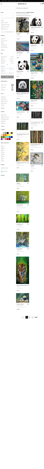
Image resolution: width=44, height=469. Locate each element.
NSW (4, 148)
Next (36, 317)
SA (3, 158)
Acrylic (4, 38)
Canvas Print (5, 40)
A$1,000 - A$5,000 (6, 24)
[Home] (22, 3)
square (4, 89)
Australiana (5, 103)
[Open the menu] (1, 4)
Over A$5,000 (5, 22)
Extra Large (5, 56)
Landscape (4, 114)
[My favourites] (40, 3)
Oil (3, 42)
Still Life (4, 121)
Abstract (4, 96)
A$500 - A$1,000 (6, 26)
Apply (7, 76)
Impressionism (5, 101)
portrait (4, 87)
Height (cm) (3, 70)
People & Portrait (6, 119)
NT (3, 160)
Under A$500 (5, 28)
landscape (4, 84)
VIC (3, 146)
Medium (4, 60)
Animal (4, 123)
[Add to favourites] (27, 33)
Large (4, 58)
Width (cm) (3, 66)
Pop (3, 105)
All (3, 20)
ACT (3, 150)
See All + (2, 49)
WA (3, 156)
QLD (3, 154)
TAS (3, 152)
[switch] (2, 32)
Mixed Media (5, 47)
